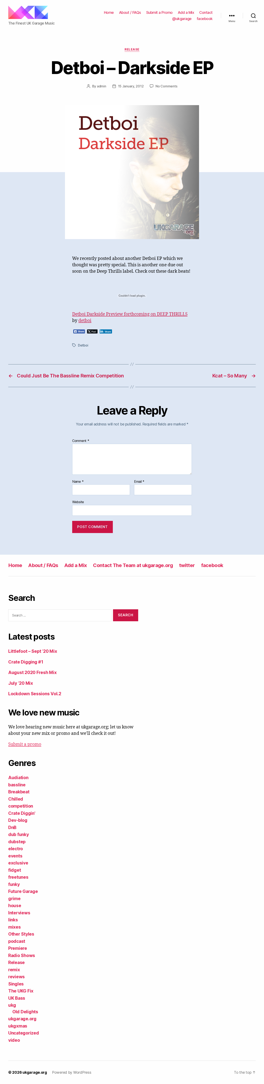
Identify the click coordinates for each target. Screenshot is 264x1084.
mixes (14, 927)
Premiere (17, 948)
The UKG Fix (20, 991)
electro (15, 848)
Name (78, 482)
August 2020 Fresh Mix (32, 672)
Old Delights (25, 1011)
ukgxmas (17, 1026)
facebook (205, 18)
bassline (17, 784)
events (15, 856)
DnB (12, 827)
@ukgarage (182, 18)
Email (139, 482)
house (14, 905)
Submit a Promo (159, 12)
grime (14, 898)
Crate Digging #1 (25, 662)
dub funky (18, 834)
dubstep (17, 841)
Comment (80, 441)
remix (14, 969)
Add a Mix (186, 12)
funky (14, 884)
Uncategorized (23, 1033)
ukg (12, 1005)
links (13, 919)
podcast (16, 941)
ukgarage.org (22, 1018)
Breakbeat (18, 791)
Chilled (15, 799)
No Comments (166, 86)
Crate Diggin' (21, 813)
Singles (16, 984)
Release (132, 49)
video (14, 1040)
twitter (187, 565)
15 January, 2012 (131, 86)
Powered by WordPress (71, 1072)
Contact (206, 12)
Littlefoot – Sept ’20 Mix (32, 651)
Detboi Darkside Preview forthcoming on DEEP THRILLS (129, 314)
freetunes (18, 877)
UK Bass (16, 998)
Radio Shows (21, 955)
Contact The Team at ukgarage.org (133, 565)
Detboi (83, 345)
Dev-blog (17, 820)
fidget (14, 870)
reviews (16, 976)
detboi (84, 320)
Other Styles (21, 934)
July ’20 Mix (20, 683)
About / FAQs (130, 12)
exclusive (18, 863)
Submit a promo (24, 744)
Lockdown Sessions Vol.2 (34, 693)
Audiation (18, 777)
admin (101, 86)
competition (20, 806)
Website (78, 502)
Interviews (19, 912)
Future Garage (23, 891)
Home (109, 12)
